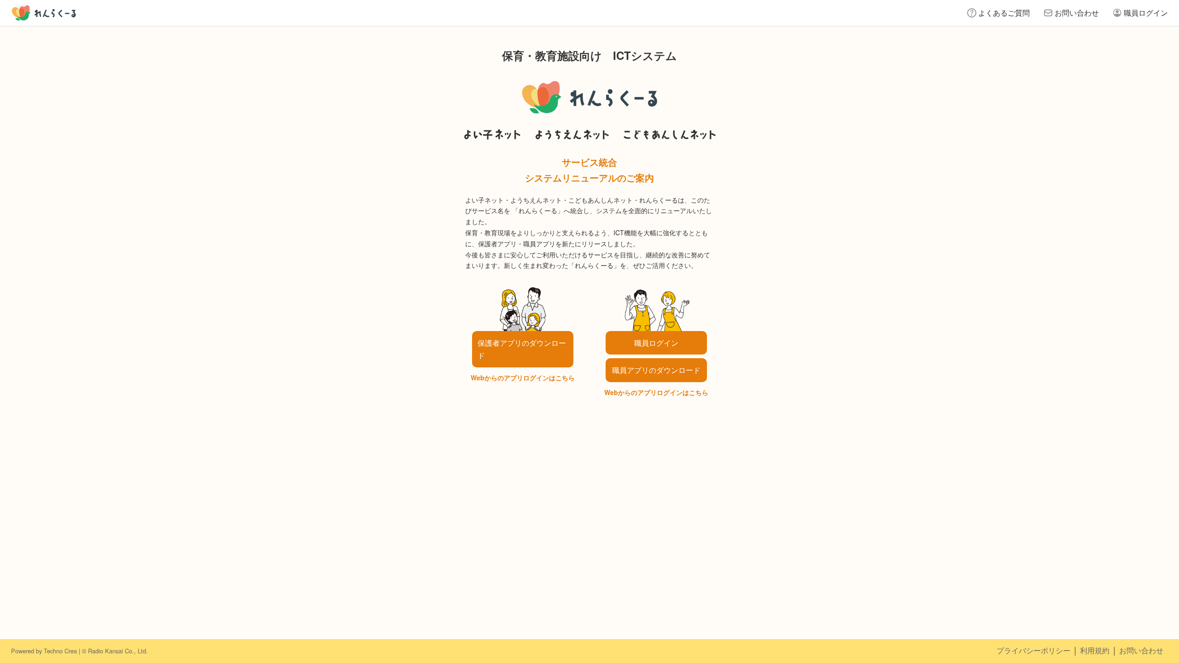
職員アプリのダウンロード (656, 370)
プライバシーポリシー (1033, 650)
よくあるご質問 (1004, 12)
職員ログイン (1146, 12)
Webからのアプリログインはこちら (523, 377)
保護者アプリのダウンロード (522, 349)
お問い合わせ (1077, 12)
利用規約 (1094, 650)
